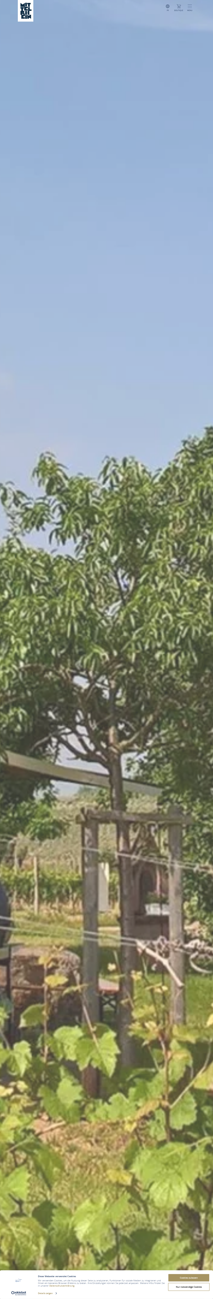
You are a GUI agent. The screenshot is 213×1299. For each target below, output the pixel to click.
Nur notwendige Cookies (189, 1286)
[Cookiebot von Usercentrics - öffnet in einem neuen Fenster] (18, 1293)
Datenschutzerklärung (61, 1285)
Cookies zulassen (189, 1277)
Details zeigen (45, 1293)
